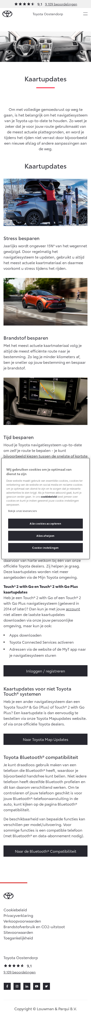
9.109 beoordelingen (61, 4)
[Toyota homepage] (7, 14)
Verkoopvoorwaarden (22, 920)
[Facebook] (7, 986)
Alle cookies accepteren (45, 523)
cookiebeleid (49, 496)
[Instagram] (17, 986)
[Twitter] (46, 986)
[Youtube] (36, 986)
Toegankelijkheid (18, 937)
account (73, 608)
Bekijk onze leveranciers (22, 511)
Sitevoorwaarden (18, 932)
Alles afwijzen (45, 535)
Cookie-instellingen (45, 547)
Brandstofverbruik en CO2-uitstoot (34, 926)
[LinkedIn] (27, 986)
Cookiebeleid (15, 909)
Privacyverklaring (18, 915)
